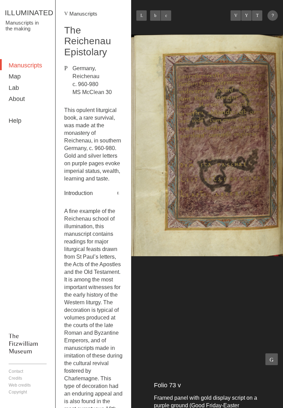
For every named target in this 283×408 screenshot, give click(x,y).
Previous (236, 15)
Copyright (18, 392)
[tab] (93, 193)
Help (15, 120)
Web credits (20, 385)
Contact (16, 371)
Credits (15, 378)
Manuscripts (25, 65)
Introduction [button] (78, 193)
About (17, 98)
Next (257, 15)
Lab (14, 87)
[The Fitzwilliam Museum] (23, 343)
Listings (246, 15)
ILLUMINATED (29, 13)
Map (15, 76)
